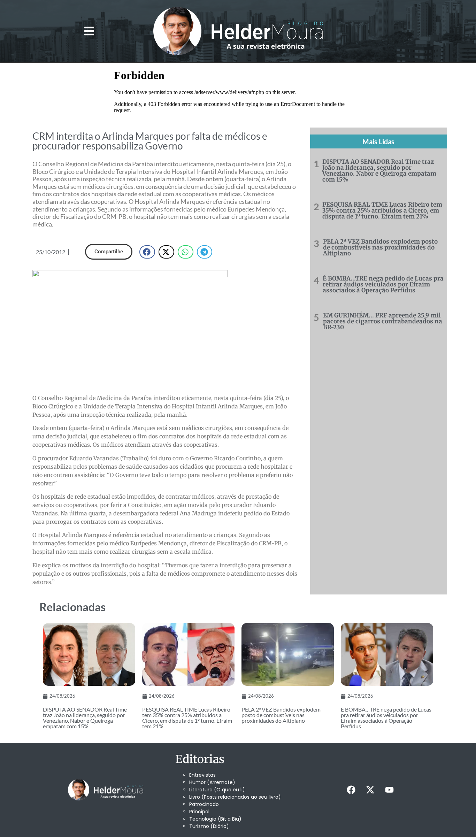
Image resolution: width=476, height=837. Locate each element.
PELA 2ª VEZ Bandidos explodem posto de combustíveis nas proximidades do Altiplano (380, 247)
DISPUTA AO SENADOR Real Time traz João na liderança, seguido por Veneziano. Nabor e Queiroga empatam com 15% (379, 170)
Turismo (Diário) (209, 826)
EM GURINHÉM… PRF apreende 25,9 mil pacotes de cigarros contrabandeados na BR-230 (382, 321)
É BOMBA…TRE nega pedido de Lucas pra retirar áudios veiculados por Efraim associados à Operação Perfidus (383, 284)
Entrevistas (202, 774)
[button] (89, 31)
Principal (199, 811)
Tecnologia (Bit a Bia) (215, 818)
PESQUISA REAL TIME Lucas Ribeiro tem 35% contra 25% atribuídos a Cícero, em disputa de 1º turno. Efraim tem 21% (382, 210)
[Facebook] (351, 790)
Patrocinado (204, 804)
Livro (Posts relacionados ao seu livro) (235, 796)
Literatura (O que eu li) (217, 789)
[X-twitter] (370, 790)
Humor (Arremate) (212, 782)
